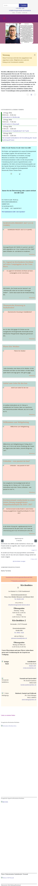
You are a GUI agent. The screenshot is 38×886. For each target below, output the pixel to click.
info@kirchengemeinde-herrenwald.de (20, 10)
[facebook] (17, 2)
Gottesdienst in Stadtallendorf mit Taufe (15, 131)
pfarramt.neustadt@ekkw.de (19, 638)
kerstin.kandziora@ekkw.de (28, 685)
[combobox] (11, 5)
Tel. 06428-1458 (19, 599)
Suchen (23, 5)
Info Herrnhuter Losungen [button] (19, 561)
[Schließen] (35, 54)
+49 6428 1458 (20, 8)
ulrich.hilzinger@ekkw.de (29, 699)
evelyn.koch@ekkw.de (29, 668)
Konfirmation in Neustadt (10, 124)
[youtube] (19, 2)
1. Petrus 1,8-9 (33, 559)
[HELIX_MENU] (36, 18)
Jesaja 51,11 (34, 550)
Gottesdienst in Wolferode (11, 117)
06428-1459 (32, 666)
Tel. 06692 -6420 (19, 632)
